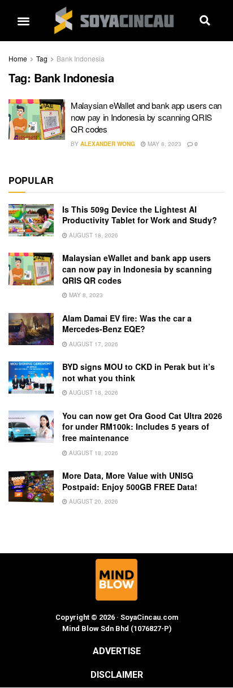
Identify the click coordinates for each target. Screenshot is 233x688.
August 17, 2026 (92, 344)
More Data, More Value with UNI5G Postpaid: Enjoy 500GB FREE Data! (129, 481)
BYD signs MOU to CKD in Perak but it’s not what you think (138, 372)
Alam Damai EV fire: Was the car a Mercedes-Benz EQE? (127, 323)
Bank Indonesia (81, 58)
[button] (23, 20)
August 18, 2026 (92, 235)
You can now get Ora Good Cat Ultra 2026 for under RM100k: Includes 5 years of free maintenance (142, 426)
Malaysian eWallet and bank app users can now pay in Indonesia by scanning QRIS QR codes (146, 117)
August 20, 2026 (92, 501)
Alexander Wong (107, 144)
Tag (42, 58)
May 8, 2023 (164, 144)
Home (17, 58)
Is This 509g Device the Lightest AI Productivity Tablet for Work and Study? (139, 215)
